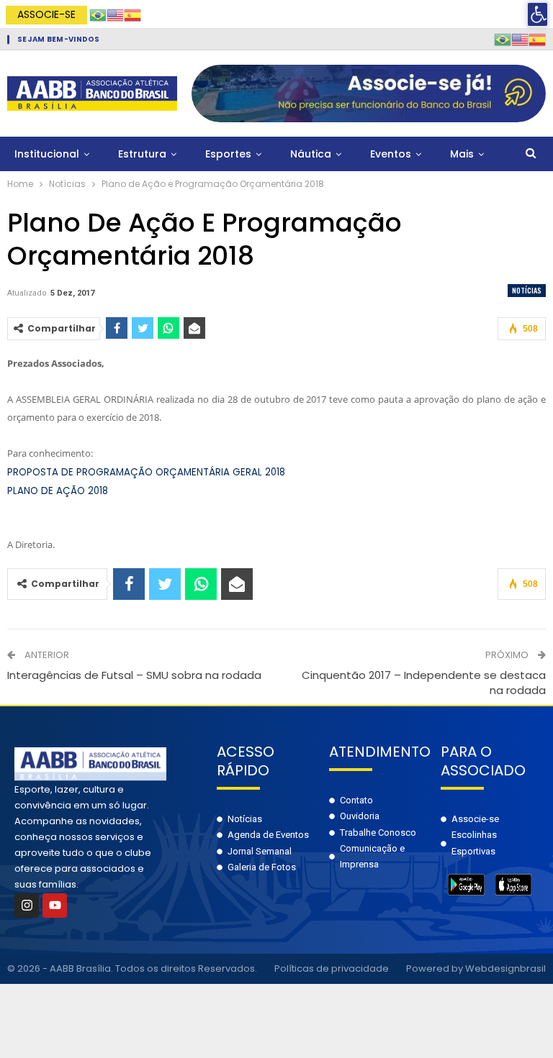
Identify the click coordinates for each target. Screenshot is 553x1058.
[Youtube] (54, 905)
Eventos (390, 154)
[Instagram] (26, 905)
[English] (115, 14)
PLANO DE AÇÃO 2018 (57, 491)
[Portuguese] (98, 14)
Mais (462, 154)
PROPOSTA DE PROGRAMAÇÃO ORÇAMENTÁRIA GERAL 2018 (146, 472)
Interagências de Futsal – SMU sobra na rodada (134, 675)
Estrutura (142, 154)
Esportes (228, 154)
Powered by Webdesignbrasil (476, 968)
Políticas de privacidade (331, 968)
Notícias (526, 290)
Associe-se (46, 14)
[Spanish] (132, 14)
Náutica (310, 154)
